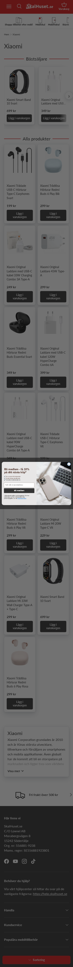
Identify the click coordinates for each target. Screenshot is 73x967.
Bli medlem (19, 491)
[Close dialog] (68, 464)
